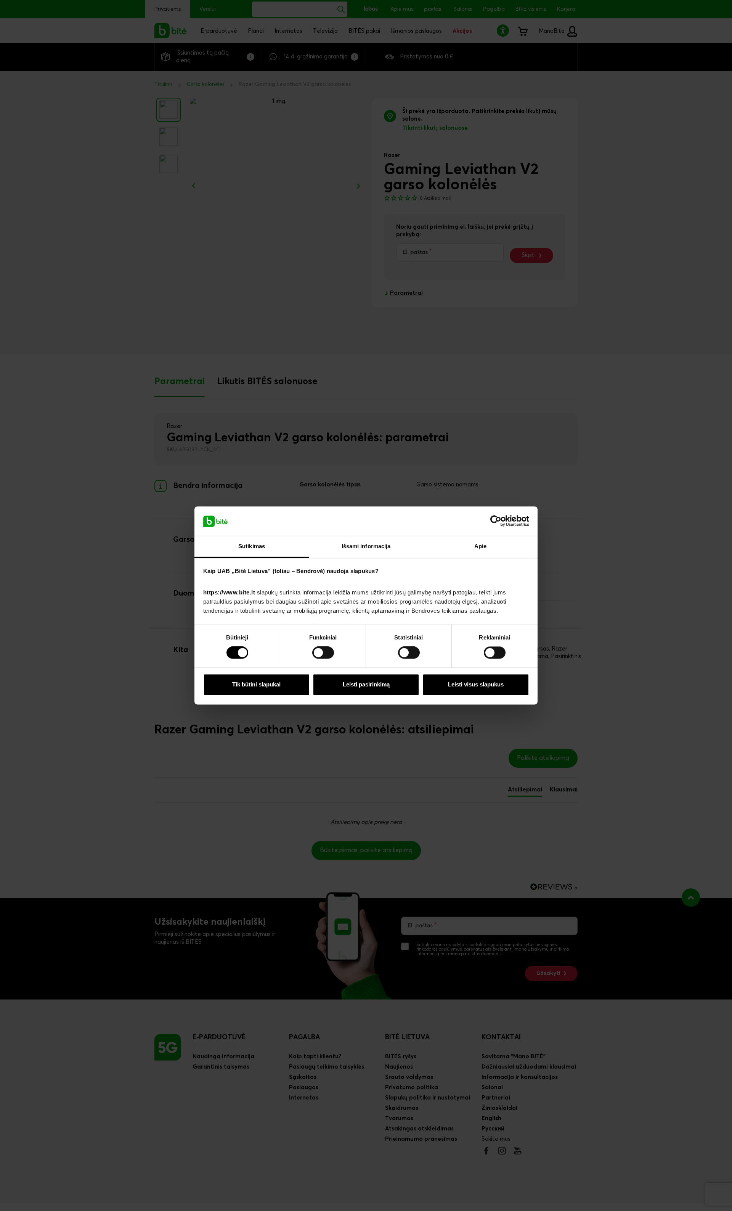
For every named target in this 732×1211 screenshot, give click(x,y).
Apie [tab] (480, 546)
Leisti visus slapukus (476, 684)
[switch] (323, 653)
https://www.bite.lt (229, 592)
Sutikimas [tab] (251, 546)
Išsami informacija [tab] (366, 546)
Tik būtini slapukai (256, 684)
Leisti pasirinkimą (366, 684)
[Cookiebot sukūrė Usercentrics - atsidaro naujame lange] (495, 521)
